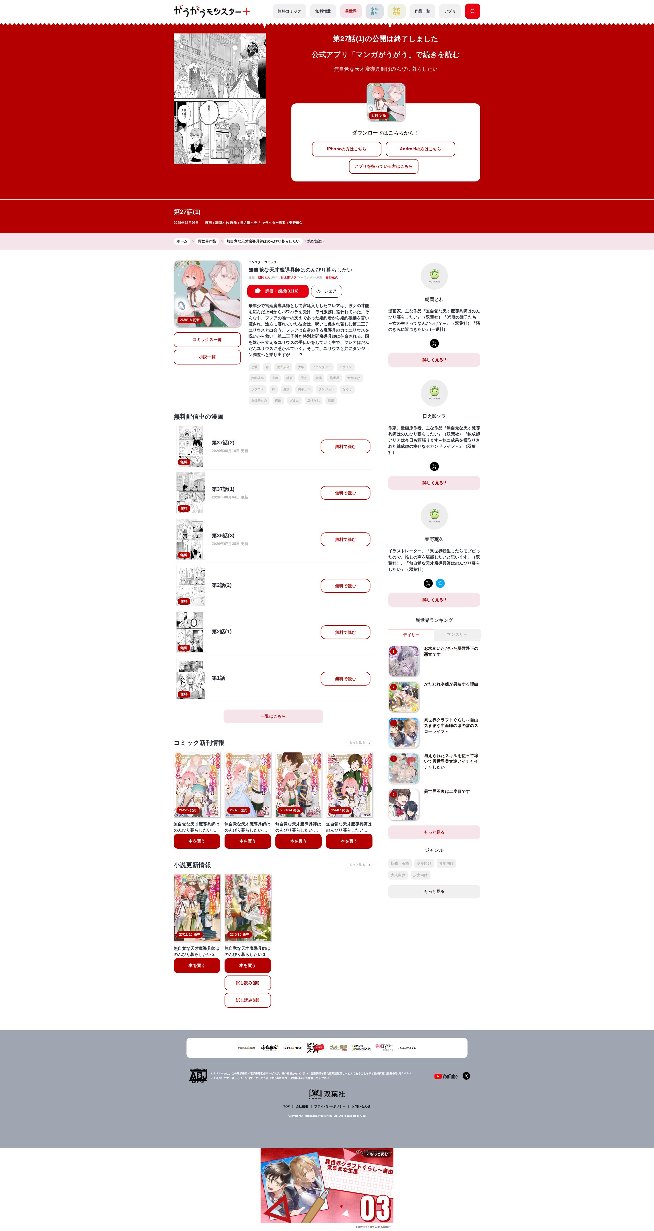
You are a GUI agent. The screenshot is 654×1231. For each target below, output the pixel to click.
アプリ (450, 11)
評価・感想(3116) (282, 291)
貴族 (319, 378)
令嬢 (275, 378)
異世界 (351, 11)
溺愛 (331, 400)
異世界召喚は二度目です (447, 791)
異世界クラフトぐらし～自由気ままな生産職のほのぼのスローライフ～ (451, 726)
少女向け (420, 875)
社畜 (289, 378)
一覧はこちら (273, 716)
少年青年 (375, 11)
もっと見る (434, 832)
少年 (301, 367)
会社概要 (302, 1106)
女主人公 (283, 367)
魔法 (286, 389)
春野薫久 (295, 223)
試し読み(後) (248, 1000)
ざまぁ (294, 400)
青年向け (446, 863)
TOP (286, 1106)
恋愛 (254, 367)
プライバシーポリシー (330, 1106)
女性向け (353, 378)
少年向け (424, 863)
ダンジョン (326, 389)
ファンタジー (321, 367)
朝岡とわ (222, 223)
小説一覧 (207, 357)
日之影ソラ (248, 223)
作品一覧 (422, 11)
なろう (347, 389)
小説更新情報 (192, 864)
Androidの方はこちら (420, 149)
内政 (278, 400)
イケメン (345, 367)
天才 (304, 378)
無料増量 (323, 11)
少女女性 (397, 11)
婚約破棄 (257, 378)
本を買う (197, 841)
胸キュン (304, 389)
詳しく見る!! (434, 360)
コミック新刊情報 (199, 742)
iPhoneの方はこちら (346, 149)
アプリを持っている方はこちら (383, 166)
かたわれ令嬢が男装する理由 (451, 684)
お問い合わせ (361, 1106)
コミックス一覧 (207, 339)
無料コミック (289, 11)
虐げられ (313, 400)
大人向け (398, 875)
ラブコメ (257, 389)
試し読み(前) (248, 983)
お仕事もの (259, 400)
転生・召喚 (400, 863)
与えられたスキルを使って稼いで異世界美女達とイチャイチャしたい (451, 761)
